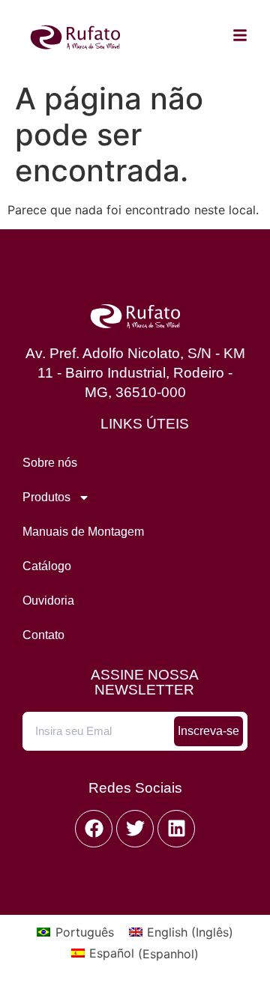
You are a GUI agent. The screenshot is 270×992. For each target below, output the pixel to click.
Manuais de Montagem (83, 531)
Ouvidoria (48, 600)
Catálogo (46, 566)
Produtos (46, 497)
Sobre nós (49, 462)
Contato (43, 635)
